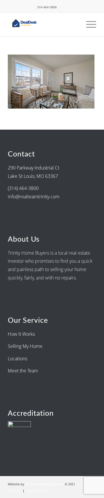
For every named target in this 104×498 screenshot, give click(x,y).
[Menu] (88, 24)
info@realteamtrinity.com (34, 196)
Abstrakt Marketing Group (44, 484)
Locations (18, 358)
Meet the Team (23, 371)
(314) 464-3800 (23, 188)
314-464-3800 (47, 7)
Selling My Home (25, 346)
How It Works (21, 334)
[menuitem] (47, 9)
